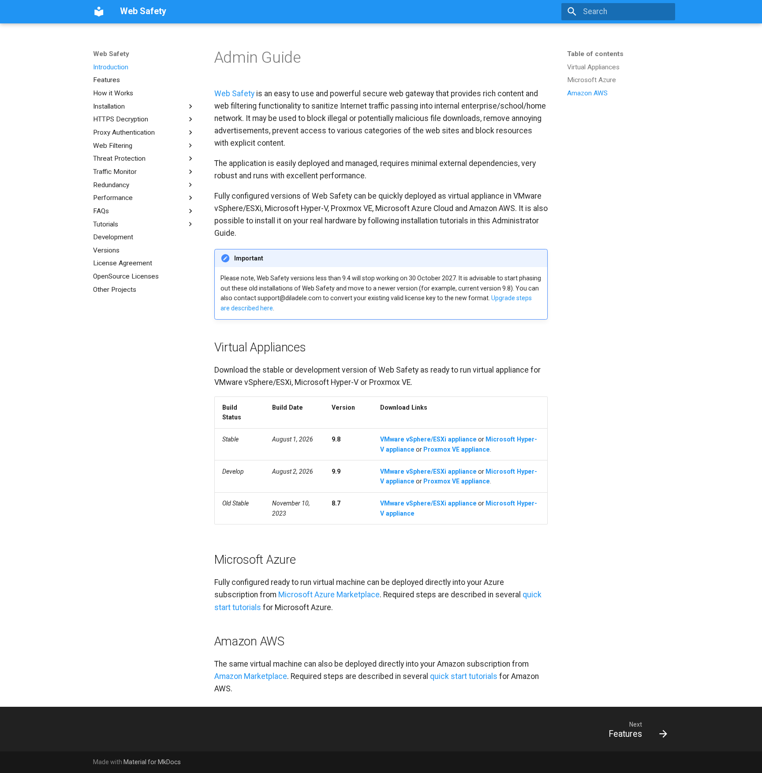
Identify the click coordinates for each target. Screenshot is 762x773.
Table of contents (595, 54)
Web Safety (111, 54)
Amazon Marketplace (250, 676)
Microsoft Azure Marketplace (329, 594)
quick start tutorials (463, 676)
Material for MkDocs (152, 761)
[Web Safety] (98, 11)
